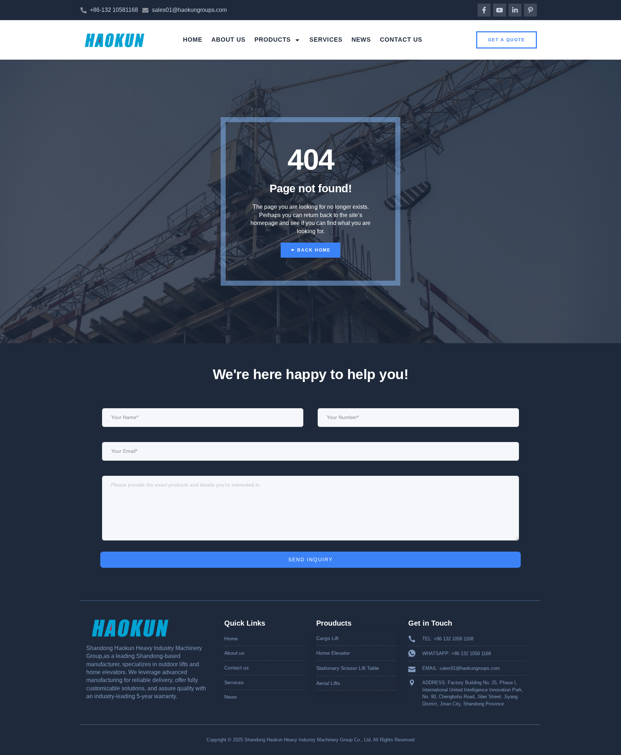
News (361, 39)
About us (228, 39)
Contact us (401, 39)
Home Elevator (333, 653)
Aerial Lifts (328, 683)
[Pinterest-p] (530, 10)
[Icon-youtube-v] (499, 10)
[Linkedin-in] (515, 10)
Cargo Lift (327, 638)
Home (192, 39)
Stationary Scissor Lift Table (347, 668)
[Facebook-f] (484, 10)
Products (272, 39)
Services (325, 39)
